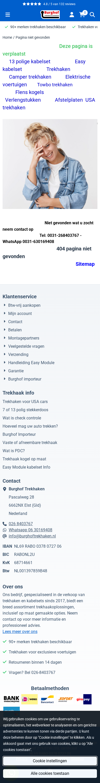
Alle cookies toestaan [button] (50, 773)
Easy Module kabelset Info (26, 467)
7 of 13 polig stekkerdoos (25, 409)
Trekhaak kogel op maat (24, 459)
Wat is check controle (22, 418)
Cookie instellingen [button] (50, 760)
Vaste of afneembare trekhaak (30, 442)
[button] (8, 14)
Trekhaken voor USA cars (25, 401)
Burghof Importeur (19, 434)
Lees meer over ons (20, 631)
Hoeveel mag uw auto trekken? (30, 426)
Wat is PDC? (14, 450)
